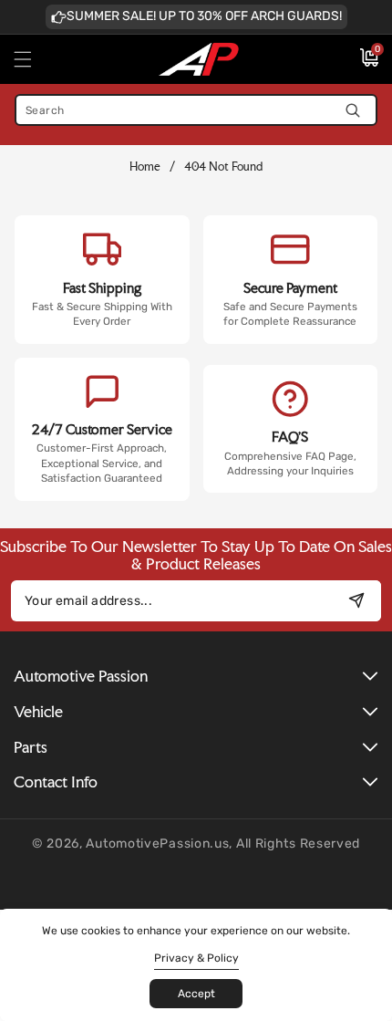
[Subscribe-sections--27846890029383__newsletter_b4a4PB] (356, 600)
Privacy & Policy (196, 958)
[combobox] (196, 110)
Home (144, 166)
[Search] (352, 110)
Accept (196, 993)
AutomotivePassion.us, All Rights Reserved (223, 843)
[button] (34, 59)
